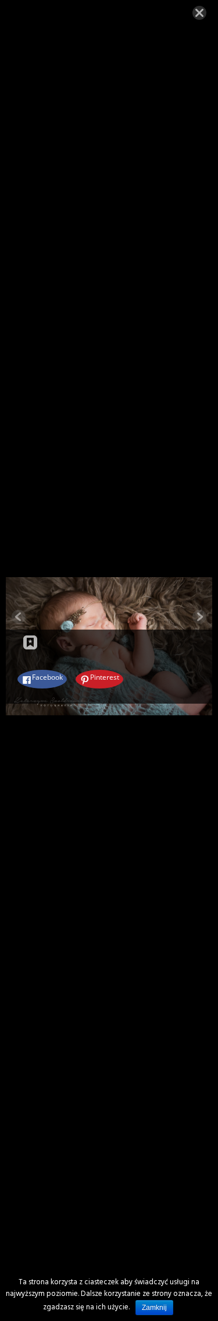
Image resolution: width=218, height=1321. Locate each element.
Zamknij (154, 1308)
